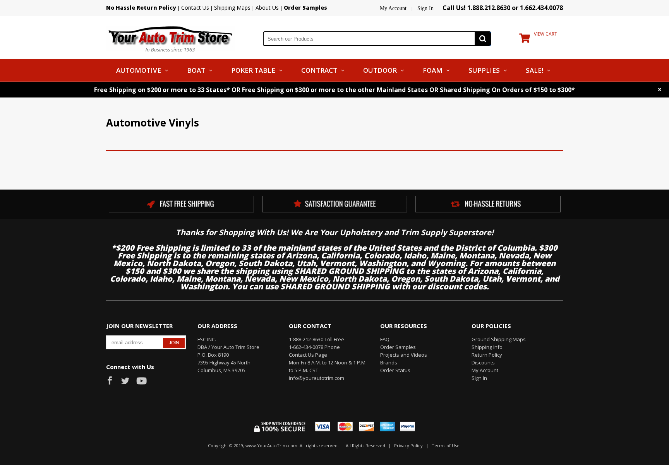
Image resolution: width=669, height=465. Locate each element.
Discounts (483, 362)
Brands (388, 362)
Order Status (395, 370)
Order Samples (398, 347)
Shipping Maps (232, 7)
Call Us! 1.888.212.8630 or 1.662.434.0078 (503, 8)
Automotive (138, 70)
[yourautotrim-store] (170, 37)
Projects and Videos (403, 354)
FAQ (384, 339)
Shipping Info (487, 347)
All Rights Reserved (365, 445)
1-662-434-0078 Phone (314, 347)
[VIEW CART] (524, 39)
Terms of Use (446, 445)
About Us (267, 7)
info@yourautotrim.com (316, 377)
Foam (433, 70)
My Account (393, 8)
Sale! (534, 70)
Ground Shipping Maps (499, 339)
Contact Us (195, 7)
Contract (319, 70)
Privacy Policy (408, 445)
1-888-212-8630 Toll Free (316, 339)
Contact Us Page (308, 354)
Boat (196, 70)
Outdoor (380, 70)
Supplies (484, 70)
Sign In (425, 8)
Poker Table (253, 70)
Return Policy (487, 354)
